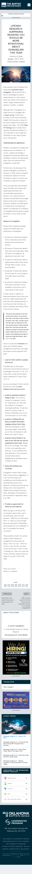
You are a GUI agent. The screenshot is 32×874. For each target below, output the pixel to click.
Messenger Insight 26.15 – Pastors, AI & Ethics (14, 737)
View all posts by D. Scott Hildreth (16, 635)
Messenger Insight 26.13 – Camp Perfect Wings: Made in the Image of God (14, 750)
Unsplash (14, 571)
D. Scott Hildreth (16, 626)
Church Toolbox (12, 61)
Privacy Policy (16, 851)
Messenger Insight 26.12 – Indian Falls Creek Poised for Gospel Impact (16, 756)
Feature (22, 61)
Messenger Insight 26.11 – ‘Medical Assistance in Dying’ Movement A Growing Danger (15, 762)
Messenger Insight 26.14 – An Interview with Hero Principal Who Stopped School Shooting (15, 743)
